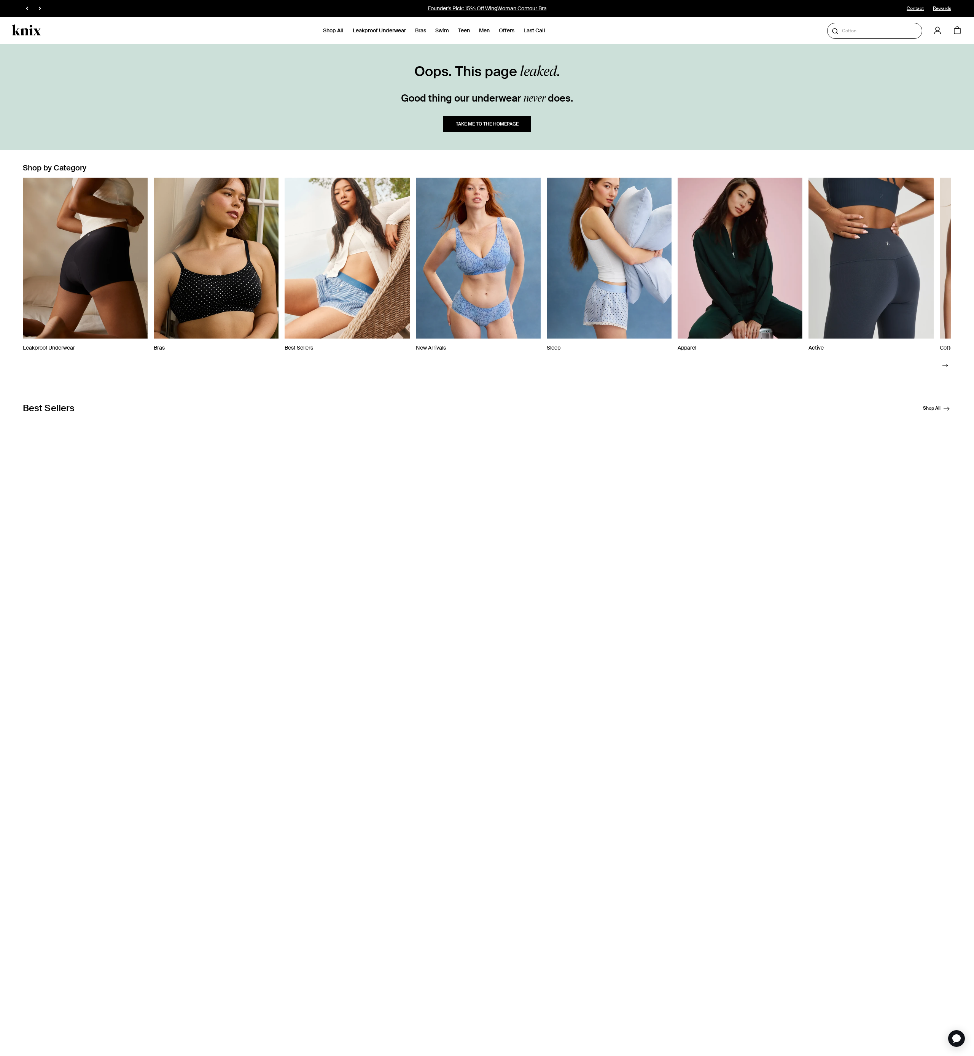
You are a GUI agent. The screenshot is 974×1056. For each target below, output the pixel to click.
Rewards (942, 8)
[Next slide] (945, 365)
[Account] (937, 30)
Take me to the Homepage (487, 124)
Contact (915, 8)
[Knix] (26, 30)
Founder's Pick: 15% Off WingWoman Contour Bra (487, 8)
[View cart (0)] (957, 31)
